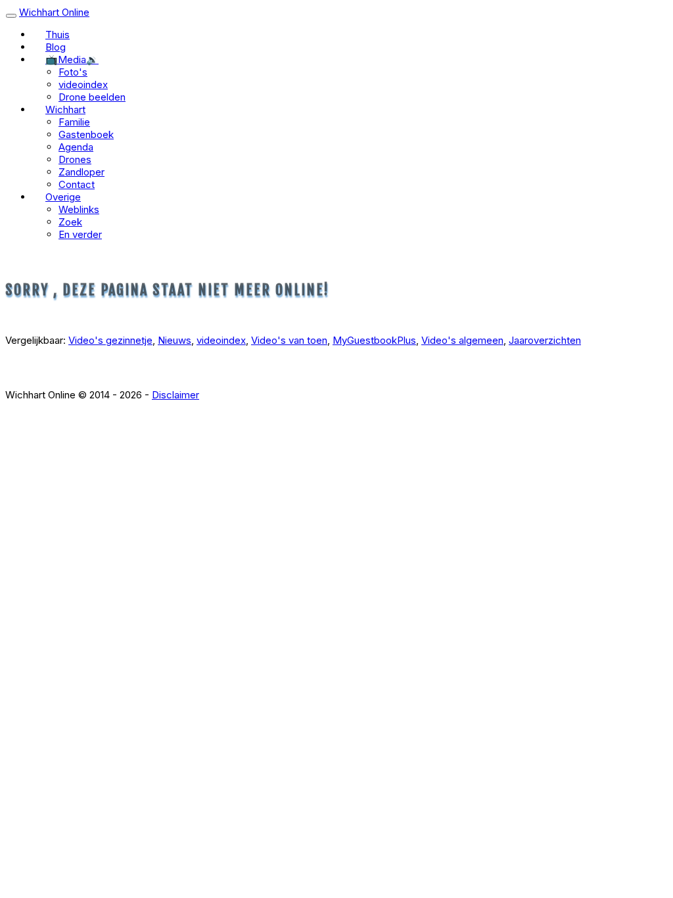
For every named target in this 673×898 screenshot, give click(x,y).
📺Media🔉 (72, 59)
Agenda (75, 147)
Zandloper (81, 172)
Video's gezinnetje (110, 340)
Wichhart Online (54, 12)
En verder (80, 234)
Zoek (70, 222)
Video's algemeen (462, 340)
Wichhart (65, 109)
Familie (74, 122)
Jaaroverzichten (545, 340)
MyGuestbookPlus (374, 340)
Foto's (72, 72)
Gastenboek (86, 134)
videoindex (83, 84)
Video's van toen (289, 340)
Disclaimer (175, 395)
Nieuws (174, 340)
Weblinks (78, 209)
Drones (74, 159)
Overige (63, 197)
